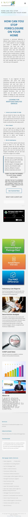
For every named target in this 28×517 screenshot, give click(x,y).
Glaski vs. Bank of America (10, 468)
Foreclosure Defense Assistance (11, 473)
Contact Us (14, 108)
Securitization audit (8, 483)
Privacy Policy (17, 516)
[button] (25, 3)
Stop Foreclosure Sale (9, 481)
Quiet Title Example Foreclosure (11, 486)
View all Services (7, 505)
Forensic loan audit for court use (11, 503)
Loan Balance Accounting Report (11, 463)
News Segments (7, 461)
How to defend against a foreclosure (12, 500)
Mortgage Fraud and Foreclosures (12, 493)
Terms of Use (10, 516)
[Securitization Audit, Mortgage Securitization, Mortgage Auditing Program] (8, 3)
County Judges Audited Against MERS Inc (13, 476)
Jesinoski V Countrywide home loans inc (13, 495)
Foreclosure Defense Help (10, 471)
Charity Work (17, 461)
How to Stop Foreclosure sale (11, 498)
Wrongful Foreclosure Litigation (11, 478)
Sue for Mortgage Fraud (9, 466)
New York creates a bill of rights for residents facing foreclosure (12, 489)
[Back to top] (24, 514)
